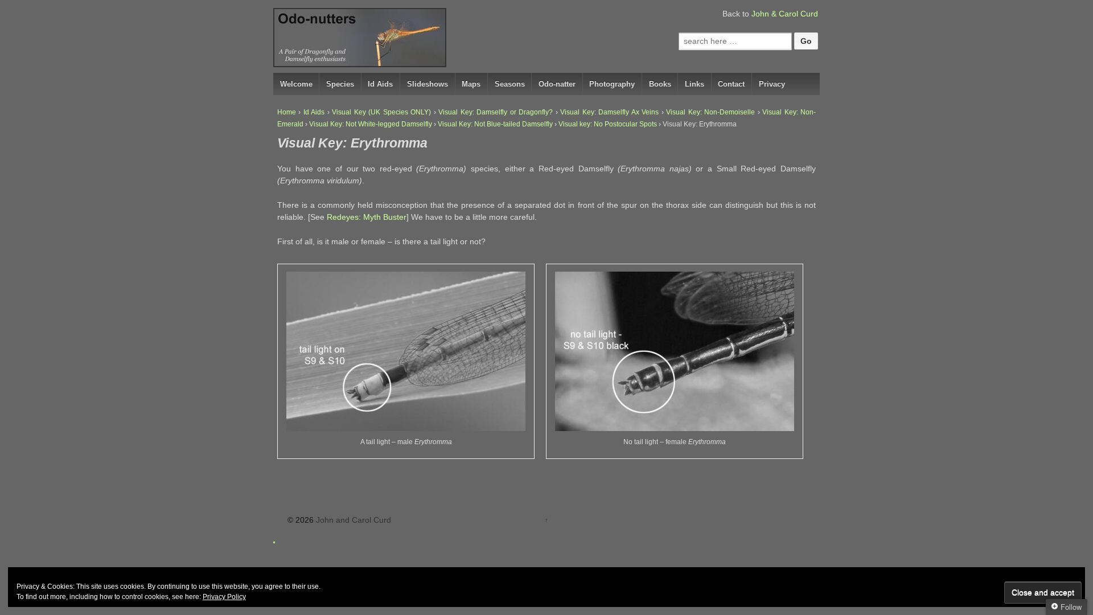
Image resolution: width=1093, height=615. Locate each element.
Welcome (296, 84)
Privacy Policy (224, 597)
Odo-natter (557, 84)
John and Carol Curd (352, 519)
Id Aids (380, 84)
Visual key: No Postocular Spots (607, 124)
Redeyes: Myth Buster (366, 217)
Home (286, 112)
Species (340, 84)
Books (660, 84)
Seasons (510, 84)
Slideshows (427, 84)
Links (694, 84)
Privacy (772, 84)
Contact (731, 84)
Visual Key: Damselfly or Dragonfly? (495, 112)
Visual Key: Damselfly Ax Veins (609, 112)
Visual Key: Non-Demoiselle (710, 112)
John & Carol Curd (784, 13)
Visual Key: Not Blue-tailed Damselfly (495, 124)
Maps (471, 84)
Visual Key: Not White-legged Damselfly (370, 124)
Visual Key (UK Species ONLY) (381, 112)
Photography (612, 84)
